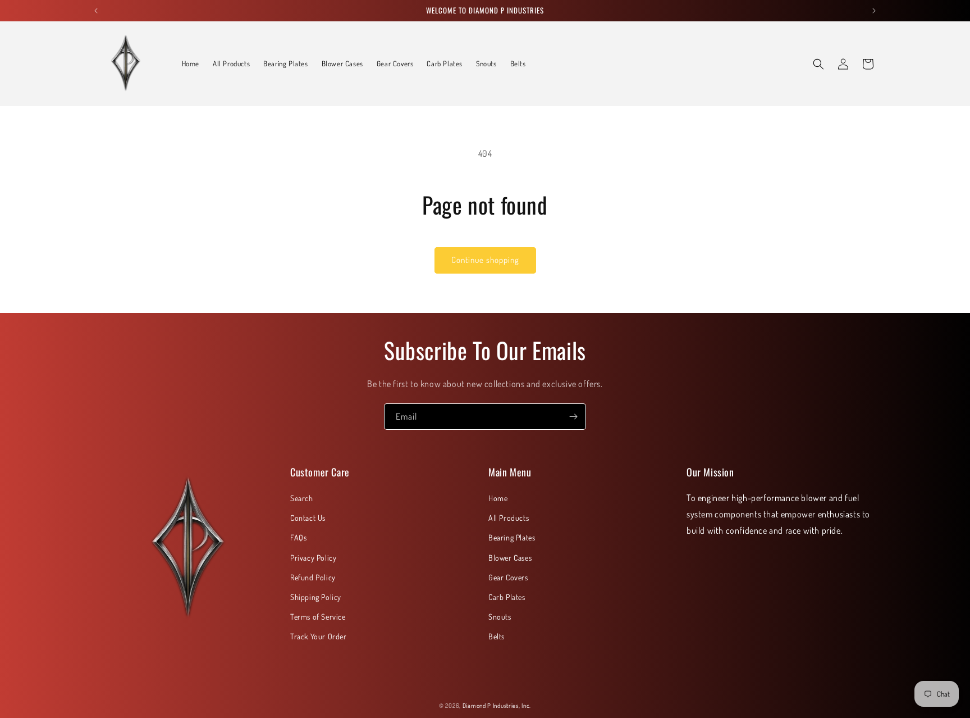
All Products (508, 517)
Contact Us (308, 517)
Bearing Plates (511, 537)
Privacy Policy (313, 557)
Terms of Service (318, 616)
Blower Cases (510, 557)
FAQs (298, 537)
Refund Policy (313, 577)
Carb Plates (506, 597)
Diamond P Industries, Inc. (497, 706)
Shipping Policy (315, 597)
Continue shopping (485, 260)
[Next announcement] (874, 10)
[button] (818, 64)
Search (301, 498)
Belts (496, 636)
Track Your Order (318, 636)
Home (497, 498)
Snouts (499, 616)
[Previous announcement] (96, 10)
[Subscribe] (573, 416)
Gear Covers (508, 577)
